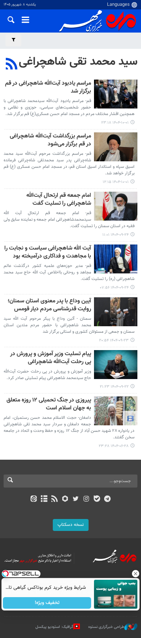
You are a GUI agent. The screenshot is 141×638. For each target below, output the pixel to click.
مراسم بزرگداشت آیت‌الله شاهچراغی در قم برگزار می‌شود (50, 140)
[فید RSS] (54, 499)
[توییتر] (75, 499)
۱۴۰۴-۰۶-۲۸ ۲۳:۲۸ (114, 446)
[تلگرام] (107, 499)
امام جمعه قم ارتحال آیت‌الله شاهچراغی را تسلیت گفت (58, 200)
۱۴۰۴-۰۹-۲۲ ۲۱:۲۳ (114, 387)
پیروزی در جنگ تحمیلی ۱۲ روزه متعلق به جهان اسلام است (49, 404)
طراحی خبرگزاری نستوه (106, 627)
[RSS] (12, 65)
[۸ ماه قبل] (115, 94)
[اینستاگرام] (86, 499)
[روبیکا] (65, 499)
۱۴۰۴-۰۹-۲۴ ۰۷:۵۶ (114, 288)
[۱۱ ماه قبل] (115, 410)
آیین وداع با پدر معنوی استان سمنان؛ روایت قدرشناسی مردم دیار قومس (49, 305)
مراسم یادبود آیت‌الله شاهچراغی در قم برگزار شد (48, 88)
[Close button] (135, 573)
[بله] (96, 499)
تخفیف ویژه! (47, 603)
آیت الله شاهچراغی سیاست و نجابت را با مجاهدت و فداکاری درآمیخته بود (47, 252)
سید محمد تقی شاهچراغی (78, 62)
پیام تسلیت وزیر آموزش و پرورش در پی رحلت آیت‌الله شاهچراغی (50, 358)
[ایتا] (33, 499)
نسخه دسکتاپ (70, 524)
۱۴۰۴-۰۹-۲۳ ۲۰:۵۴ (114, 340)
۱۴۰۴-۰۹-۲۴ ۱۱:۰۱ (115, 235)
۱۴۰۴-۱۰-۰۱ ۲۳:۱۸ (115, 123)
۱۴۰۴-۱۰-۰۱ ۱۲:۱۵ (116, 182)
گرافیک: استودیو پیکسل (54, 627)
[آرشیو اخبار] (43, 499)
